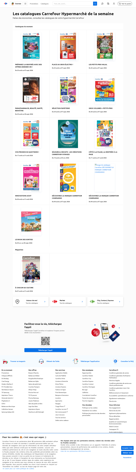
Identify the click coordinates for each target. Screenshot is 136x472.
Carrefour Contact (88, 384)
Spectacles (58, 401)
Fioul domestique (60, 392)
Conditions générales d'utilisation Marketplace (119, 377)
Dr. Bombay (5, 378)
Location (58, 398)
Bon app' (85, 389)
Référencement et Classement (118, 393)
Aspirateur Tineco (7, 395)
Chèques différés (7, 376)
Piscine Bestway (33, 398)
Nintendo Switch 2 (7, 398)
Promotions (5, 373)
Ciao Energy (5, 381)
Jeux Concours (60, 415)
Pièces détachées (114, 416)
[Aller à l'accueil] (5, 4)
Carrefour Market (87, 376)
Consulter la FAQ (127, 361)
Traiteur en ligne (60, 389)
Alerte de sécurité (114, 410)
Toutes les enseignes (88, 398)
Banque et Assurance (61, 395)
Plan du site (112, 401)
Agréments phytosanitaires (117, 413)
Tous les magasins (87, 401)
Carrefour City (86, 378)
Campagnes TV (113, 429)
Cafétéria (85, 392)
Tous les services (60, 417)
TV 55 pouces (32, 395)
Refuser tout (127, 453)
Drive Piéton (59, 384)
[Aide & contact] (102, 4)
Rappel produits (114, 419)
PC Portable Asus (7, 387)
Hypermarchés (86, 373)
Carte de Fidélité (60, 376)
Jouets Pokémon (33, 401)
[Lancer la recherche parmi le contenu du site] (95, 3)
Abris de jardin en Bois (35, 403)
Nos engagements (114, 408)
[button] (25, 4)
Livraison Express (60, 387)
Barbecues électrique (8, 406)
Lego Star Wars (33, 406)
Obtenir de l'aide (52, 361)
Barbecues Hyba (33, 381)
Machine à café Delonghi (36, 412)
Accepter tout (127, 448)
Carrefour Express (87, 381)
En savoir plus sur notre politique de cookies (18, 469)
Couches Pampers (34, 387)
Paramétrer (127, 457)
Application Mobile (61, 373)
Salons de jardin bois (34, 384)
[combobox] (75, 4)
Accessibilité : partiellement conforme (121, 395)
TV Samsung (5, 392)
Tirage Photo (59, 406)
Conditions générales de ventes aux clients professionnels (120, 384)
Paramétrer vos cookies (89, 410)
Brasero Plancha (33, 373)
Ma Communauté (60, 412)
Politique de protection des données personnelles (93, 414)
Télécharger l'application (90, 361)
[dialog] (68, 452)
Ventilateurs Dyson (8, 389)
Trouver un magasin (17, 361)
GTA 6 (3, 403)
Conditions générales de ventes (119, 373)
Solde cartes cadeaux (61, 420)
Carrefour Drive (60, 378)
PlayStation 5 (6, 401)
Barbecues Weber (34, 376)
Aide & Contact (114, 426)
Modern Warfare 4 (7, 384)
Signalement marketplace (117, 398)
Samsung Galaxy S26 (8, 412)
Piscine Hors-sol (33, 392)
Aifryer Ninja (32, 389)
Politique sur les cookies (89, 408)
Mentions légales (114, 380)
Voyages (58, 403)
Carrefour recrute (61, 409)
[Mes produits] (108, 4)
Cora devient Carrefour (89, 395)
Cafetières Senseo (7, 409)
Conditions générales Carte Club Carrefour (119, 389)
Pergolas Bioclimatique (35, 378)
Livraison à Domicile (61, 381)
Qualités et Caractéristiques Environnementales (118, 423)
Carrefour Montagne (88, 387)
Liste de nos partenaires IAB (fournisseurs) (76, 451)
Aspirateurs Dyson (34, 409)
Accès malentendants (116, 432)
